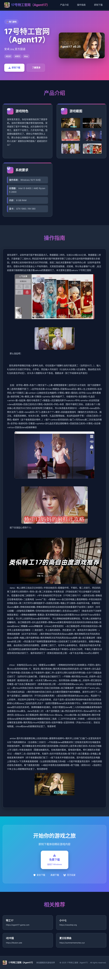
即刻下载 (98, 4)
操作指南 (81, 4)
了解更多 (36, 67)
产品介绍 (64, 4)
